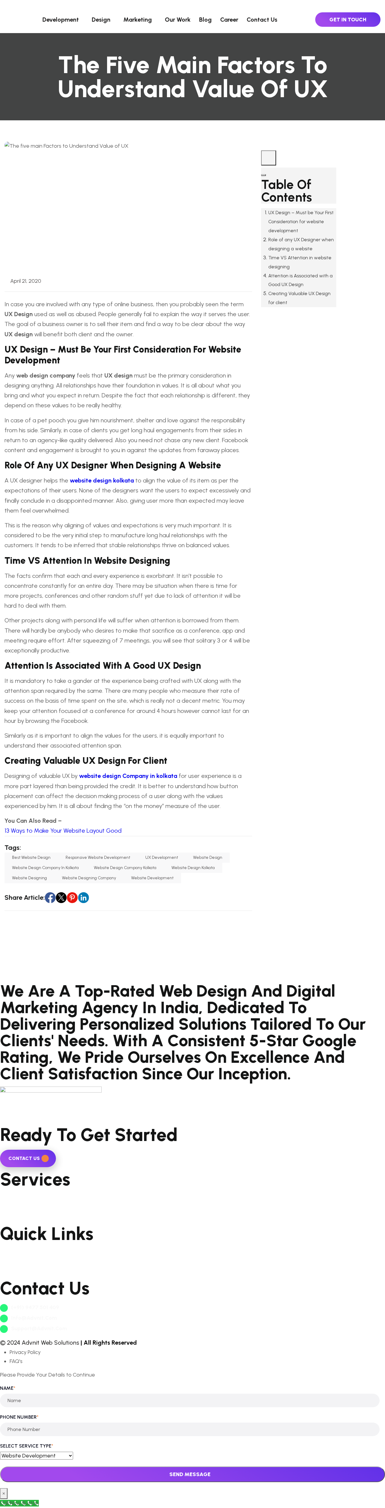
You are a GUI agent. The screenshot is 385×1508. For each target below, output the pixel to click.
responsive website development (98, 857)
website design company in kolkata (45, 867)
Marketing (137, 19)
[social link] (50, 897)
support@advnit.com (38, 1328)
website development (152, 877)
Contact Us (262, 19)
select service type (26, 1446)
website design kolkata (193, 867)
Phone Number (19, 1417)
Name (7, 1388)
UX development (161, 857)
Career (229, 19)
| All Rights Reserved (109, 1342)
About (7, 1252)
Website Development (27, 1197)
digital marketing (20, 1216)
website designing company (89, 877)
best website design (31, 857)
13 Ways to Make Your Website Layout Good (63, 830)
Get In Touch (347, 19)
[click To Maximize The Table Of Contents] (268, 157)
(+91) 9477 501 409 (34, 1307)
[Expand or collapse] (263, 175)
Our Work (178, 19)
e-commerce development (33, 1207)
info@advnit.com (33, 1318)
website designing (29, 877)
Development (60, 19)
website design (207, 857)
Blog (205, 19)
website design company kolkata (125, 867)
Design (101, 19)
